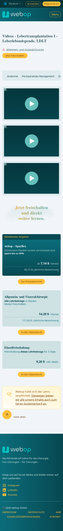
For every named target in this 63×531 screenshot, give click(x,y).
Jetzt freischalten (15, 55)
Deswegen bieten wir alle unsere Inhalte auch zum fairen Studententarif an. (36, 400)
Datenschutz (36, 512)
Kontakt (55, 516)
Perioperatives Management (38, 76)
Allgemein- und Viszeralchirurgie (25, 49)
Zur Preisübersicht (31, 281)
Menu (55, 14)
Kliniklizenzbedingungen (23, 516)
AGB (58, 512)
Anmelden (33, 3)
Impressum (9, 512)
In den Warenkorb (31, 374)
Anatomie (12, 76)
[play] (31, 104)
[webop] (16, 14)
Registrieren (51, 3)
